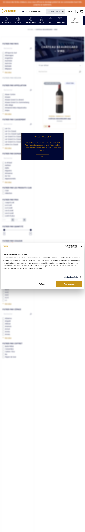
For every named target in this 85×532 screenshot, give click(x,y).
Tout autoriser (69, 284)
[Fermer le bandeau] (81, 246)
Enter (42, 156)
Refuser (42, 284)
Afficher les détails (71, 277)
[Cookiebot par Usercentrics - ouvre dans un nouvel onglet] (67, 246)
